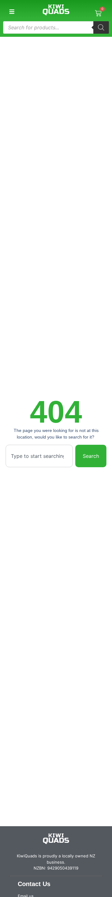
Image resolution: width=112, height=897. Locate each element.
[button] (11, 11)
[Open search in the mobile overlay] (56, 27)
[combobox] (39, 456)
